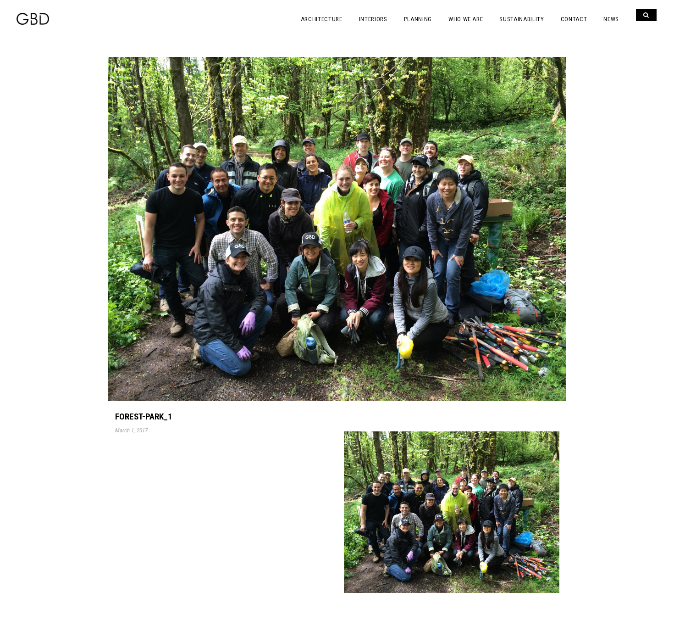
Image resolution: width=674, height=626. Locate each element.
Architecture (322, 19)
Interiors (373, 19)
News (611, 19)
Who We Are (465, 19)
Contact (574, 19)
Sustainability (521, 19)
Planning (418, 19)
